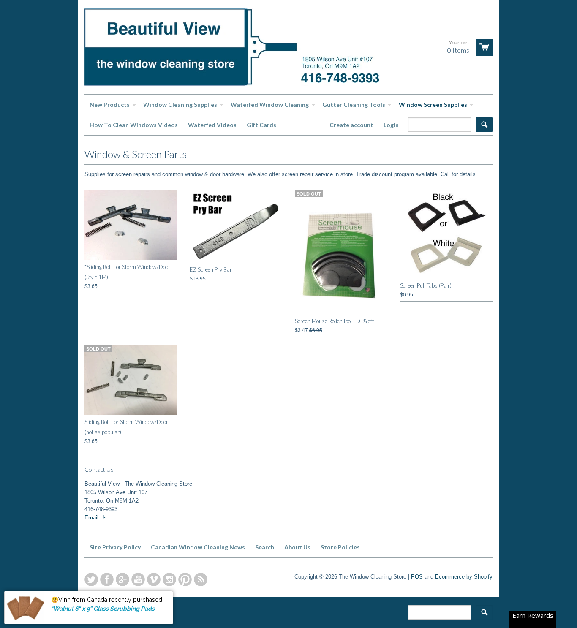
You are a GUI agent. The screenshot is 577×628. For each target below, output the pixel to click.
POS (417, 577)
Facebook (107, 579)
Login (391, 124)
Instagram (169, 579)
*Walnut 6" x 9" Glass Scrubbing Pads (103, 608)
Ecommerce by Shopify (464, 577)
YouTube (138, 579)
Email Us (95, 517)
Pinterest (185, 579)
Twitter (91, 579)
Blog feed (200, 579)
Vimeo (154, 579)
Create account (351, 124)
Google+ (122, 579)
